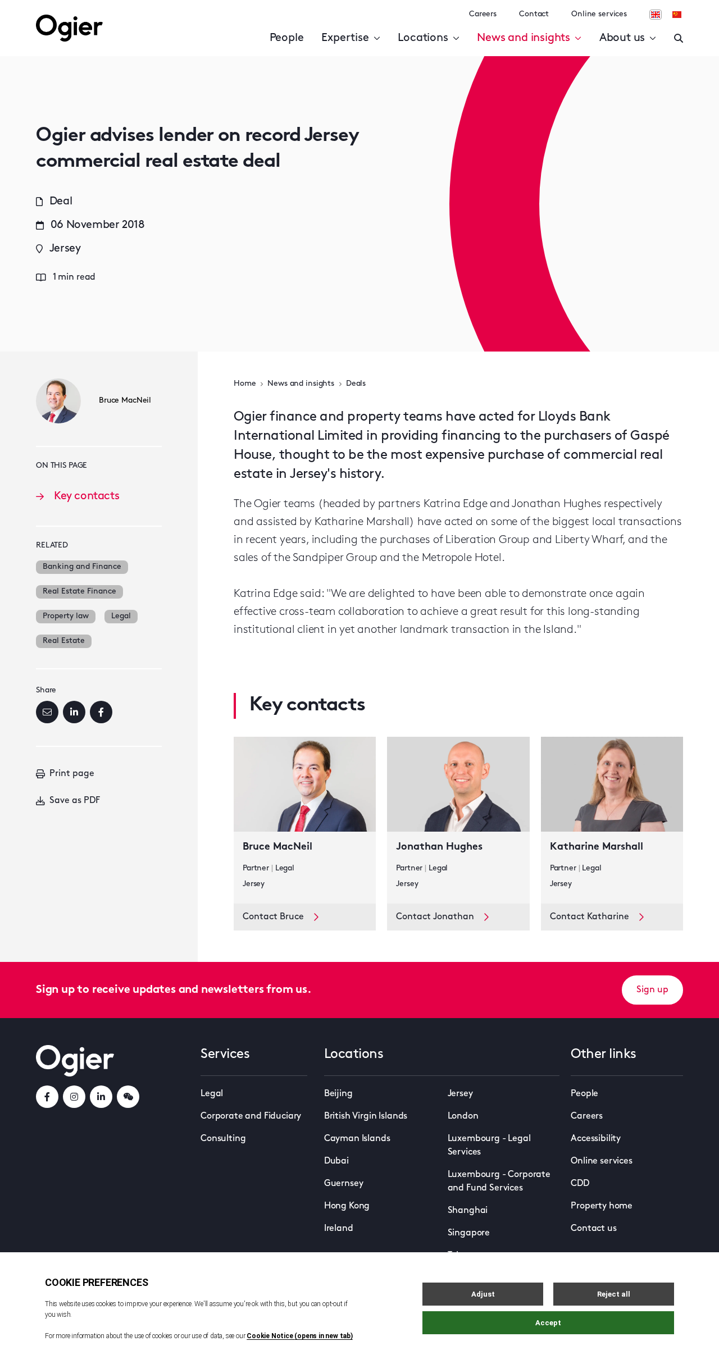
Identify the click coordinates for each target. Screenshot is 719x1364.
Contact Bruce (273, 917)
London (463, 1116)
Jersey (460, 1093)
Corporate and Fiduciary (251, 1116)
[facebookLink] (47, 1096)
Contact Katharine (589, 917)
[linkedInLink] (101, 1096)
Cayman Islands (357, 1138)
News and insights (523, 38)
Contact (534, 14)
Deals (356, 384)
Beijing (338, 1093)
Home (245, 384)
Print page (71, 773)
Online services (599, 14)
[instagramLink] (74, 1096)
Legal (121, 616)
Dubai (336, 1161)
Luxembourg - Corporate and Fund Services (499, 1181)
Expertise (344, 38)
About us (622, 38)
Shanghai (468, 1210)
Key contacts (86, 496)
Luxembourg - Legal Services (489, 1145)
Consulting (223, 1138)
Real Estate (64, 641)
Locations (423, 38)
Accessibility (596, 1138)
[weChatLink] (128, 1096)
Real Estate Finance (79, 591)
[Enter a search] (678, 38)
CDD (580, 1183)
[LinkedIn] (74, 712)
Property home (601, 1206)
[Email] (47, 712)
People (287, 38)
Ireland (338, 1228)
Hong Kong (347, 1206)
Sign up (652, 990)
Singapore (469, 1233)
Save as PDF (74, 800)
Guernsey (343, 1183)
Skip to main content (92, 11)
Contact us (593, 1228)
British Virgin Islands (365, 1116)
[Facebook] (101, 712)
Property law (66, 616)
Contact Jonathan (435, 917)
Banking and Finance (82, 567)
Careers (483, 14)
